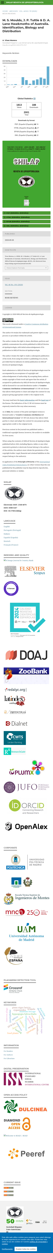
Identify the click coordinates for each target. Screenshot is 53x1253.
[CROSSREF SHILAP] (29, 1224)
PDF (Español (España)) (17, 213)
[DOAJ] (26, 664)
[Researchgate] (15, 754)
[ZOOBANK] (26, 683)
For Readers (8, 1051)
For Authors (8, 1055)
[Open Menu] (2, 2)
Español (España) (11, 537)
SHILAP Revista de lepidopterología (25, 2)
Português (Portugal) (12, 530)
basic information (27, 400)
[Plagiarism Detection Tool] (13, 992)
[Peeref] (26, 1167)
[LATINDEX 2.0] (15, 706)
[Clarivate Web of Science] (11, 595)
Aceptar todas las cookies (26, 1249)
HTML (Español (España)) (18, 217)
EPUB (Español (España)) (18, 222)
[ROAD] (15, 1135)
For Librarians (9, 1058)
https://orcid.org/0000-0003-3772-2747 (14, 45)
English (7, 526)
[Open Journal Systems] (44, 1223)
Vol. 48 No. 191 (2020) (28, 11)
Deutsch (7, 541)
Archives (13, 11)
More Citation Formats (16, 268)
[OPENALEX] (26, 833)
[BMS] (14, 965)
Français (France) (11, 545)
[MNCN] (26, 917)
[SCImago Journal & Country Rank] (18, 560)
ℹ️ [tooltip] (34, 99)
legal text (45, 400)
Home (5, 11)
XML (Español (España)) (17, 226)
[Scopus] (25, 578)
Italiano (7, 534)
